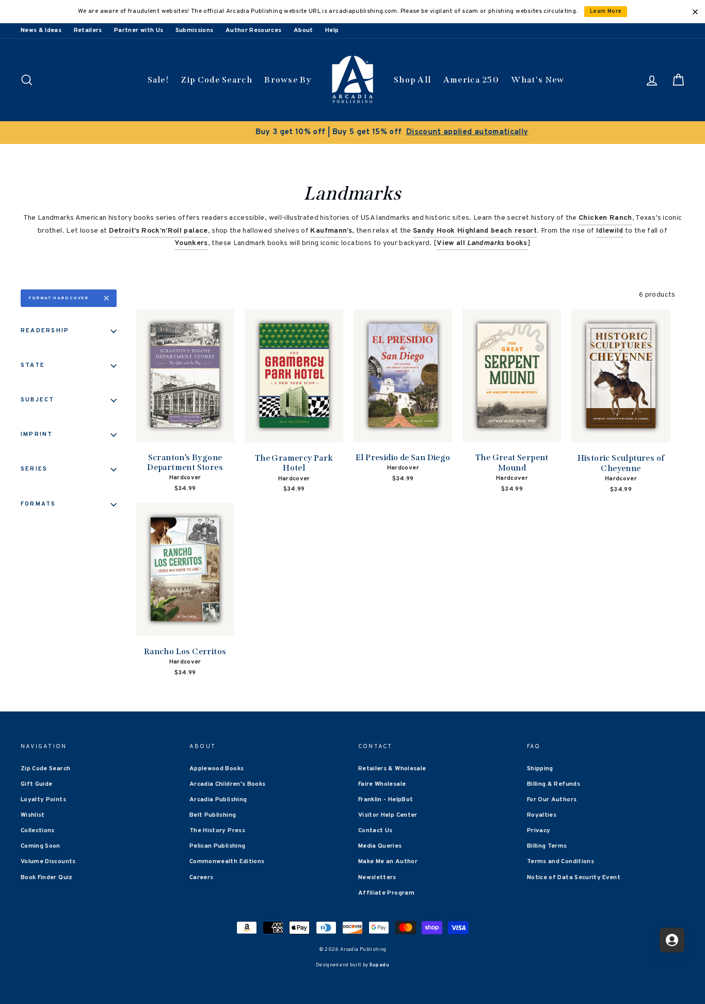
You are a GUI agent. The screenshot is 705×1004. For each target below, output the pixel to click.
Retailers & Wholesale (392, 769)
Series (34, 469)
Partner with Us (138, 30)
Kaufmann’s (331, 230)
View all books (482, 243)
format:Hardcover (58, 298)
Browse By (287, 80)
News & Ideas (41, 30)
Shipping (540, 769)
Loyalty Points (43, 800)
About (303, 30)
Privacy (538, 831)
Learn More (606, 11)
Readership (45, 330)
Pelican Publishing (217, 846)
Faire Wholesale (382, 784)
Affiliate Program (386, 893)
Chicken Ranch (605, 218)
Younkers (191, 243)
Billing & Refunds (553, 784)
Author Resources (254, 30)
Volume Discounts (48, 861)
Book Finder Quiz (47, 877)
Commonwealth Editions (226, 861)
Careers (201, 877)
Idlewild (609, 230)
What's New (537, 80)
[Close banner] (695, 12)
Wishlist (33, 815)
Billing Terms (547, 846)
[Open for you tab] (672, 940)
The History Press (217, 831)
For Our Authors (551, 800)
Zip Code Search (216, 80)
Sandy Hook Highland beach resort (475, 230)
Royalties (541, 815)
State (33, 365)
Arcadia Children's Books (227, 784)
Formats (38, 504)
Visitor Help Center (388, 815)
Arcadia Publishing (218, 800)
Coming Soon (40, 846)
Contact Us (375, 831)
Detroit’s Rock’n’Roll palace (158, 230)
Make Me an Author (388, 861)
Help (332, 30)
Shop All (412, 80)
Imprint (37, 434)
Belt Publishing (212, 815)
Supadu (379, 965)
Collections (38, 831)
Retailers (88, 30)
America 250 (471, 80)
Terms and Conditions (560, 861)
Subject (38, 399)
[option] (352, 132)
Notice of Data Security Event (573, 877)
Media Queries (380, 846)
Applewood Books (216, 769)
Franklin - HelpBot (385, 800)
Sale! (158, 80)
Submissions (194, 30)
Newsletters (377, 877)
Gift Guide (37, 784)
